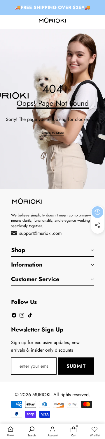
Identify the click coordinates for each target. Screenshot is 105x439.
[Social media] (97, 225)
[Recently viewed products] (97, 212)
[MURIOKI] (52, 21)
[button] (98, 21)
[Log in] (84, 21)
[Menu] (6, 21)
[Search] (20, 21)
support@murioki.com (40, 233)
